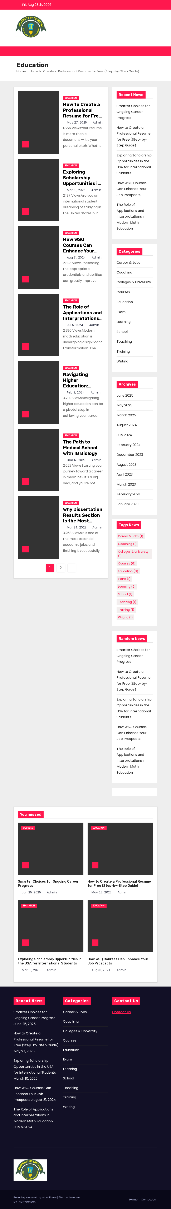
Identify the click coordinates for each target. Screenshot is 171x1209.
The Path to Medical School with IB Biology (80, 447)
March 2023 (126, 484)
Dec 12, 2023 (77, 460)
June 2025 (125, 395)
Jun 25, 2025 (32, 892)
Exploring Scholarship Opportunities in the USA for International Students (82, 186)
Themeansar (26, 1202)
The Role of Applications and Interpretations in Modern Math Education (82, 318)
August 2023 (126, 464)
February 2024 (129, 444)
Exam (121, 312)
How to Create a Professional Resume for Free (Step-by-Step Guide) (82, 116)
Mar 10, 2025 (77, 190)
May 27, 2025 (77, 122)
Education (71, 98)
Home (21, 71)
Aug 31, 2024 (77, 257)
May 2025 (124, 405)
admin (97, 122)
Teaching (124, 341)
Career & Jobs (128, 262)
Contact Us (148, 1200)
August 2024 (127, 425)
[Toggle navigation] (153, 51)
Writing (122, 361)
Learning (124, 321)
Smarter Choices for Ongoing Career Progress (133, 112)
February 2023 (128, 494)
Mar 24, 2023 (77, 527)
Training (123, 351)
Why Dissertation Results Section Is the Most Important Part (82, 518)
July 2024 (124, 435)
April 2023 (125, 474)
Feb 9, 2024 (76, 392)
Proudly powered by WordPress (35, 1197)
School (122, 331)
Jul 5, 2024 (75, 325)
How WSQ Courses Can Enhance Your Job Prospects (80, 248)
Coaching (124, 272)
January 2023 (127, 504)
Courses (123, 292)
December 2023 (130, 454)
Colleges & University (134, 282)
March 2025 (126, 415)
